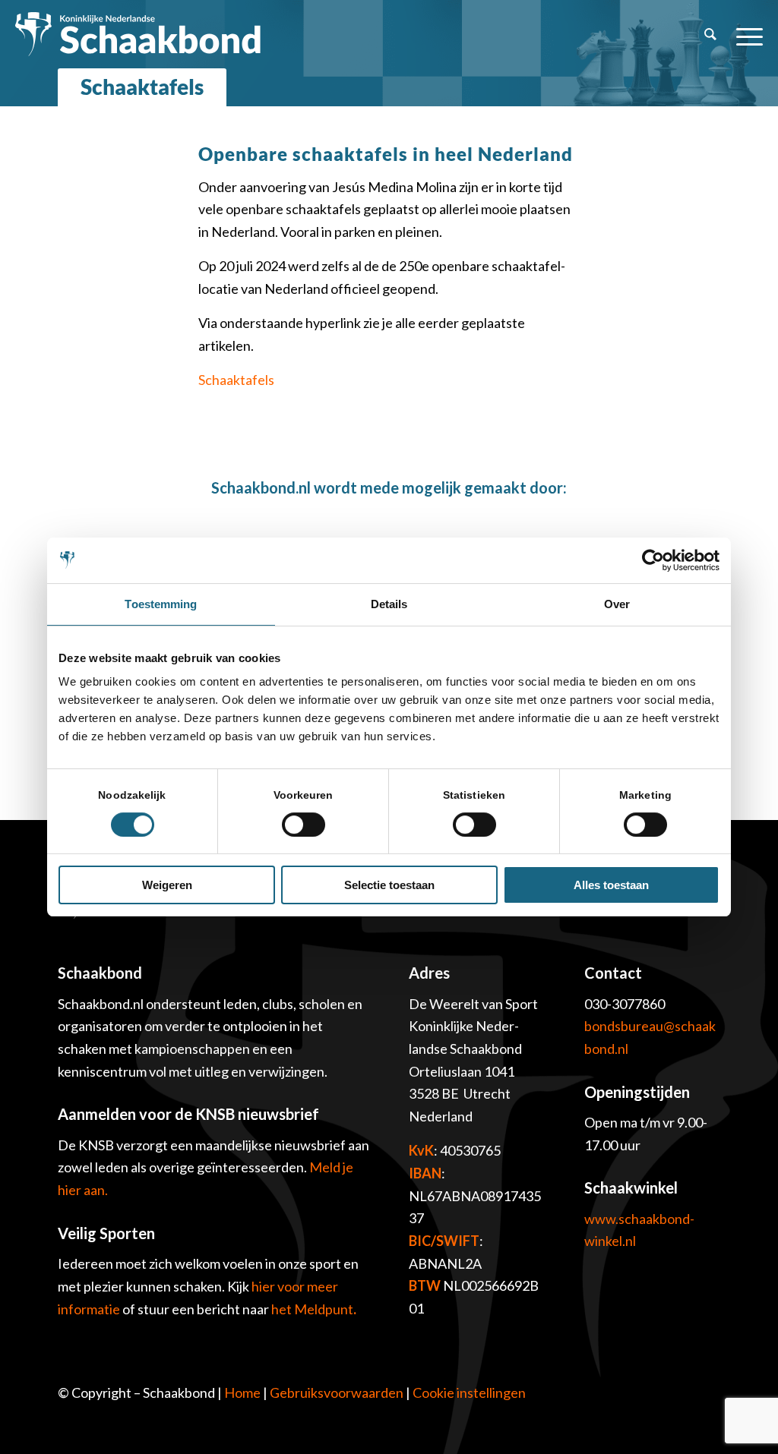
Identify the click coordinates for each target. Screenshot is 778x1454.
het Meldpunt (312, 1309)
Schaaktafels (142, 86)
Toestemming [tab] (161, 604)
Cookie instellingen (469, 1392)
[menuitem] (710, 34)
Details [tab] (389, 604)
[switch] (303, 824)
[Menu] (744, 34)
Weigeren (167, 884)
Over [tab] (617, 604)
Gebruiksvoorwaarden (336, 1392)
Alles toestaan (611, 884)
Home (242, 1392)
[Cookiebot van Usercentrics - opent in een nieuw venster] (653, 560)
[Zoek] (710, 34)
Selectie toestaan (389, 884)
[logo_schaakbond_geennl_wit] (138, 34)
